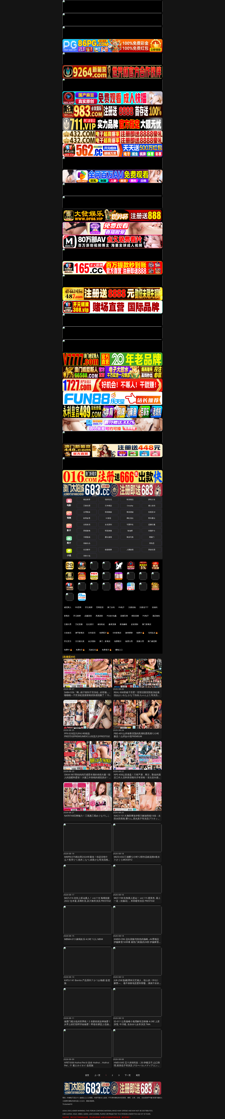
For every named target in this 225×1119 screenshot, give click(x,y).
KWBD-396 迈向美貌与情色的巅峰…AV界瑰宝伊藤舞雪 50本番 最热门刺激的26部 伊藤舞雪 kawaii (136, 942)
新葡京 (67, 615)
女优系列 (108, 524)
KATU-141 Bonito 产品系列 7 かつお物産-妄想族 (87, 982)
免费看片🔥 (104, 632)
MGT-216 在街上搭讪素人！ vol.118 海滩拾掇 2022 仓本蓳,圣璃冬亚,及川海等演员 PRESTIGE (87, 899)
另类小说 (86, 556)
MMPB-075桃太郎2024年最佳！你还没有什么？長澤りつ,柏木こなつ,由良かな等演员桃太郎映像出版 (87, 859)
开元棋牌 (88, 607)
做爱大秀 (129, 641)
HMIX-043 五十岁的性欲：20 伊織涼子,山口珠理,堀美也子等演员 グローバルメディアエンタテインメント (137, 1065)
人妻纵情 (130, 549)
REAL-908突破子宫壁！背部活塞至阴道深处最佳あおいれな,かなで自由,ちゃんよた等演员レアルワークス (137, 695)
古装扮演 (86, 524)
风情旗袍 (86, 530)
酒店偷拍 (156, 615)
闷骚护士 (151, 530)
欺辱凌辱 (86, 518)
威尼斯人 (67, 607)
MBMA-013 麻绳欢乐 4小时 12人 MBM (83, 939)
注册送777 (143, 607)
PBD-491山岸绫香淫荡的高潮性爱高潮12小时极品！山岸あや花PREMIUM (136, 735)
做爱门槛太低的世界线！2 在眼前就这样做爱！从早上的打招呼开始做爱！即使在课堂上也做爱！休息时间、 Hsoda (87, 1024)
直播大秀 (140, 641)
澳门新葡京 (146, 624)
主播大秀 (67, 624)
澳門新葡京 (80, 632)
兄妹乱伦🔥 (93, 649)
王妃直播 (79, 624)
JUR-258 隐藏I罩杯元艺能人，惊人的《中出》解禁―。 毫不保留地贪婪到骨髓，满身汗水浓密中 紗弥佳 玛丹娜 (136, 983)
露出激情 (108, 537)
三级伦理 (86, 505)
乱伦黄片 (90, 624)
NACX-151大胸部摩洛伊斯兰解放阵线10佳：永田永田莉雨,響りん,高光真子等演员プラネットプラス (137, 818)
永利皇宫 (92, 632)
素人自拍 (151, 505)
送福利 (154, 607)
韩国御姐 (108, 512)
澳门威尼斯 (152, 641)
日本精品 (108, 505)
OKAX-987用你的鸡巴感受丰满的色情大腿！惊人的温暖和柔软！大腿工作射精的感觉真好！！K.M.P (87, 777)
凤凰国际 (99, 615)
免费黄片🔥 (107, 649)
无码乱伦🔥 (153, 632)
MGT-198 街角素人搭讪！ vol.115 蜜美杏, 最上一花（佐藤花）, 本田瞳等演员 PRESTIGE (137, 899)
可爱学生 (130, 524)
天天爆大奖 (80, 641)
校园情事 (108, 549)
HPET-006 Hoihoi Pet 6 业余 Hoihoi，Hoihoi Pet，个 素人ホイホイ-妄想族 (86, 1064)
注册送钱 (132, 607)
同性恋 (151, 543)
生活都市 (86, 549)
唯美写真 (130, 537)
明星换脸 (108, 530)
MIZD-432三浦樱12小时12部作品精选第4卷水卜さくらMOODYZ (137, 858)
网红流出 (130, 518)
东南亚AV (151, 512)
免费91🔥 (68, 649)
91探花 (108, 518)
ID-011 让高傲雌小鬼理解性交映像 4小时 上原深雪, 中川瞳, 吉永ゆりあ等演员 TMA (137, 1023)
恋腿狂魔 (151, 524)
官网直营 (100, 607)
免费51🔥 (140, 632)
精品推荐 (86, 499)
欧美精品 (130, 499)
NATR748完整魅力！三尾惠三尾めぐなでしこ (87, 815)
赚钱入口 (119, 649)
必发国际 (134, 624)
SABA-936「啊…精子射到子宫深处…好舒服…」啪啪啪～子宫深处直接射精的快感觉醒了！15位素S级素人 (87, 695)
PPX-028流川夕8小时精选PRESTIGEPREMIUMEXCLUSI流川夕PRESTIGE (87, 735)
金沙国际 (92, 641)
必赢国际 (88, 615)
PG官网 (78, 607)
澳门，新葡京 (104, 641)
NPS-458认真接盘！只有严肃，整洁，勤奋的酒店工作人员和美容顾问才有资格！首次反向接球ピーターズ (137, 777)
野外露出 (151, 518)
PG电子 (121, 607)
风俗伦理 (151, 549)
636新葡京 (117, 632)
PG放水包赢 (112, 615)
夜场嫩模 (123, 624)
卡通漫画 (86, 537)
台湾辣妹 (86, 512)
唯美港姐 (130, 512)
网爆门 (151, 537)
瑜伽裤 (130, 530)
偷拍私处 (101, 624)
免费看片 (118, 641)
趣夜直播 (112, 624)
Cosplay (130, 505)
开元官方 (67, 641)
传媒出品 (86, 543)
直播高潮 (124, 615)
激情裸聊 (129, 632)
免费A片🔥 (80, 649)
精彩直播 (135, 615)
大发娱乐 (67, 632)
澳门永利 (111, 607)
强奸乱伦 (108, 499)
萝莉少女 (151, 499)
